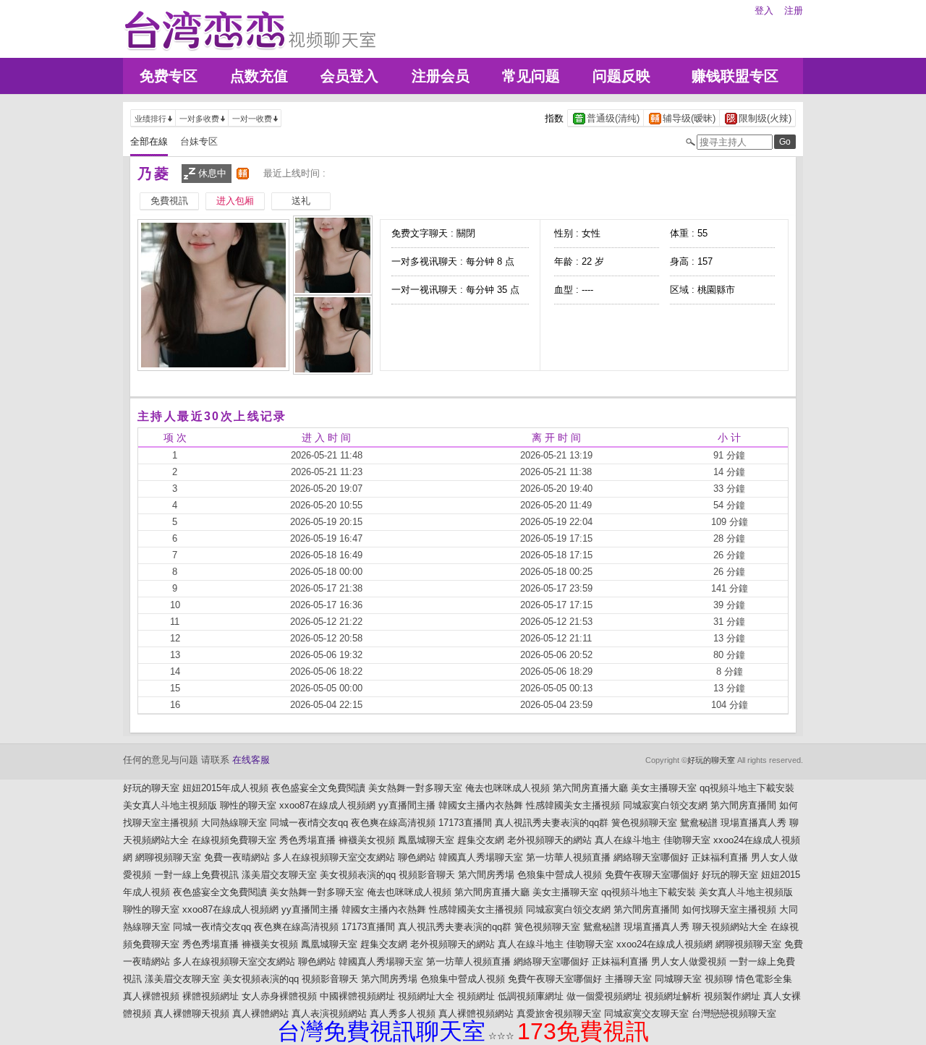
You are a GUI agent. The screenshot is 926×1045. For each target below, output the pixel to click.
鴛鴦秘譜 (699, 822)
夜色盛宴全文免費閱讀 (318, 787)
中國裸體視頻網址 (357, 996)
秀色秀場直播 (307, 840)
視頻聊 (719, 978)
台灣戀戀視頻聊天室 (734, 1013)
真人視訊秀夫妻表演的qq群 (551, 822)
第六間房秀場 (486, 874)
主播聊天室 (628, 978)
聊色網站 (417, 857)
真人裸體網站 (260, 1013)
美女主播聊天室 (664, 787)
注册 (793, 10)
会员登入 (349, 76)
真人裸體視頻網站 (476, 1013)
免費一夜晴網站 (237, 857)
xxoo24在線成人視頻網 (664, 944)
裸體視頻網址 (210, 996)
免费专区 (168, 76)
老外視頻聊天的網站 (549, 840)
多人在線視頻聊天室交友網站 (334, 857)
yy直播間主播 (407, 805)
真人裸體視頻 (151, 996)
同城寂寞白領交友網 (665, 805)
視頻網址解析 (673, 996)
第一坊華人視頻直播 (568, 857)
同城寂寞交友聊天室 (646, 1013)
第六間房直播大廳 (590, 787)
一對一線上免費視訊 (196, 874)
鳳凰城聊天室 (426, 840)
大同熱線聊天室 (234, 822)
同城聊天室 (678, 978)
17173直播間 (465, 822)
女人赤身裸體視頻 (279, 996)
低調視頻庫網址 (531, 996)
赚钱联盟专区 (735, 76)
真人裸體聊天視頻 (191, 1013)
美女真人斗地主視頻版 (170, 805)
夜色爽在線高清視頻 (393, 822)
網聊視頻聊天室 (168, 857)
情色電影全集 (764, 978)
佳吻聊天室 (686, 840)
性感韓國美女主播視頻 (573, 805)
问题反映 (621, 76)
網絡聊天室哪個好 (651, 857)
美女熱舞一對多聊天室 (415, 787)
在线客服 (251, 759)
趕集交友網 (480, 840)
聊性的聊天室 (248, 805)
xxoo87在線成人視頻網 (327, 805)
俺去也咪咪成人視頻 (507, 787)
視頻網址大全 (426, 996)
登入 (764, 10)
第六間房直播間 (743, 805)
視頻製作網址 (732, 996)
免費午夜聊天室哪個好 (652, 874)
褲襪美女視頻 (367, 840)
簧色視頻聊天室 (644, 822)
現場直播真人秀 (753, 822)
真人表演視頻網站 (329, 1013)
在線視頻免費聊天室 (234, 840)
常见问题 (531, 76)
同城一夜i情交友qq (309, 822)
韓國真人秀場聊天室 (480, 857)
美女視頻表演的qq (358, 874)
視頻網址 (476, 996)
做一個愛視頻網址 (604, 996)
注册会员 (441, 76)
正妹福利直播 (720, 857)
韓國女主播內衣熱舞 (480, 805)
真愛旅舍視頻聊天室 (559, 1013)
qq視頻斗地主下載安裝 (747, 787)
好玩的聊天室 (711, 760)
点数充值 (259, 76)
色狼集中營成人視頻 (559, 874)
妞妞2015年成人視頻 (225, 787)
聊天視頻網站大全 (730, 926)
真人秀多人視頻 (403, 1013)
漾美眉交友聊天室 (279, 874)
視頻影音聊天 (427, 874)
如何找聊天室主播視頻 (729, 909)
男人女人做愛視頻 (688, 961)
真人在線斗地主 (627, 840)
